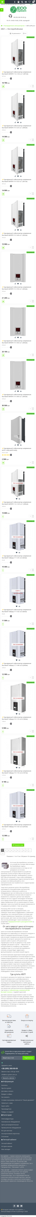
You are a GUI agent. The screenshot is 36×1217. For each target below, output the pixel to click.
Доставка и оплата (7, 1091)
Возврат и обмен (6, 1094)
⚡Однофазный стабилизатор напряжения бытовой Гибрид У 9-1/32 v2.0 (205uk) (16, 825)
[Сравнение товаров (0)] (26, 2)
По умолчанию (15, 33)
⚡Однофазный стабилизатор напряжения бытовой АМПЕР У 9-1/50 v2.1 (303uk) (16, 288)
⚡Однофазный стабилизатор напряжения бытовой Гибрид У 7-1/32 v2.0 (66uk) (16, 610)
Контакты (4, 1085)
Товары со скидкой (7, 1112)
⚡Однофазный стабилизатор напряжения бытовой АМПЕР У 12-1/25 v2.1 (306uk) (16, 503)
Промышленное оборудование (11, 1128)
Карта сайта (5, 1106)
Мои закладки (5, 1149)
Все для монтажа (6, 1130)
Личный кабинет (6, 1143)
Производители (6, 1109)
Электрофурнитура (7, 1119)
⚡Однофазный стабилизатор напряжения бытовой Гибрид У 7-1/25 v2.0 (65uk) (16, 557)
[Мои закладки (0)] (29, 2)
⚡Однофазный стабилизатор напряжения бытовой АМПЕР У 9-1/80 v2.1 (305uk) (16, 395)
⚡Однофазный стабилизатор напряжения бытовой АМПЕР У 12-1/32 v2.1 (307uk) (16, 73)
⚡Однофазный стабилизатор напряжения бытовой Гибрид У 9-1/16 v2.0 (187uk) (16, 772)
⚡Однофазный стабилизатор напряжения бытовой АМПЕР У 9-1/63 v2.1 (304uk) (16, 342)
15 (24, 33)
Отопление (4, 1136)
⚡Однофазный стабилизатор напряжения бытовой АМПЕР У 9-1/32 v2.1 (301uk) (16, 180)
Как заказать (5, 1097)
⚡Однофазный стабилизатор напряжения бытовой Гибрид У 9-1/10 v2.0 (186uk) (16, 718)
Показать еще (18, 845)
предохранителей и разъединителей (20, 922)
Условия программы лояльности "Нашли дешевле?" (17, 1100)
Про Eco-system (6, 1088)
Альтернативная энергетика (10, 1133)
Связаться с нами (7, 1103)
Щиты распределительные (10, 1125)
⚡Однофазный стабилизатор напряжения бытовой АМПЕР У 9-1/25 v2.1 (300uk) (16, 127)
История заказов (6, 1146)
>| (3, 853)
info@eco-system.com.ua (9, 1074)
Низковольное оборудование (10, 1122)
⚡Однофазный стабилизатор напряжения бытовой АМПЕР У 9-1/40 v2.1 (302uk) (16, 234)
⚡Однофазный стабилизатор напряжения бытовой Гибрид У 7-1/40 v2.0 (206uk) (16, 664)
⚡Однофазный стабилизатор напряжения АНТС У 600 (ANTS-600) (16, 449)
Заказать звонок (8, 1078)
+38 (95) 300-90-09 (18, 17)
